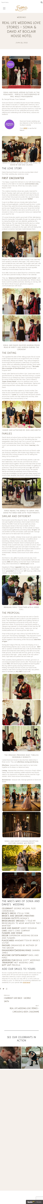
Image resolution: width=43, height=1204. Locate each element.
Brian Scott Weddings (28, 960)
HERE (25, 128)
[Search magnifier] (41, 2)
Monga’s (24, 918)
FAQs (22, 1161)
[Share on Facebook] (0, 989)
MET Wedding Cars (24, 962)
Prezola (16, 965)
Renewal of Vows (21, 1149)
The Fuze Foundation (21, 1156)
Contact (21, 1165)
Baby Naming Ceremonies (21, 1152)
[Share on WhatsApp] (6, 989)
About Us (21, 1158)
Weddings (21, 17)
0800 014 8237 (21, 1114)
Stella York (23, 913)
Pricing (21, 1163)
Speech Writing (21, 1145)
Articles (21, 1167)
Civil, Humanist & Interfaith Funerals (21, 1147)
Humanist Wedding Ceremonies (21, 1154)
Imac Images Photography (21, 96)
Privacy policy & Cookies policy (21, 1174)
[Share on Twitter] (3, 989)
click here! (26, 982)
